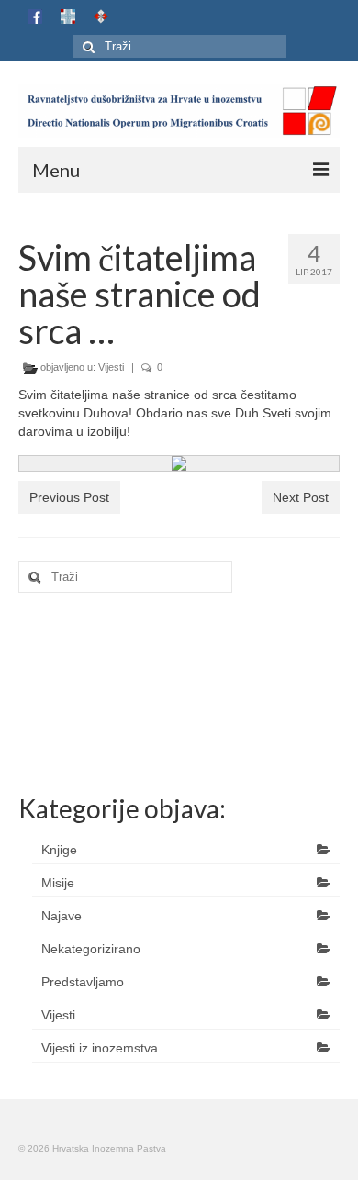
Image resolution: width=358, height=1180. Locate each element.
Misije (57, 882)
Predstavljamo (82, 981)
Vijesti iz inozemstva (99, 1048)
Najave (61, 915)
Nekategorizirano (90, 948)
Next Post (301, 497)
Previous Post (69, 497)
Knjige (59, 849)
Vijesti (111, 367)
